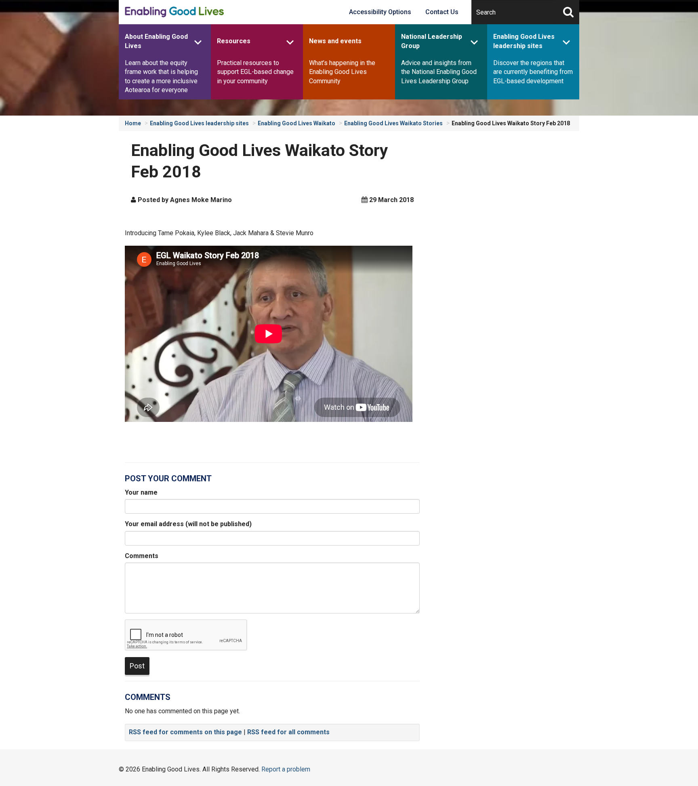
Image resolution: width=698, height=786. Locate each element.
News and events (335, 41)
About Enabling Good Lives (156, 41)
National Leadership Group (431, 41)
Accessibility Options (380, 12)
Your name (141, 492)
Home (133, 123)
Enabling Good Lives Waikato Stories (393, 123)
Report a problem (285, 769)
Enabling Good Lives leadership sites (524, 41)
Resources (233, 41)
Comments (141, 556)
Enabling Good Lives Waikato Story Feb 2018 (511, 123)
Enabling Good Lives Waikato (296, 123)
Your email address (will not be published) (188, 524)
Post (137, 666)
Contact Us (441, 12)
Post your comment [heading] (168, 478)
